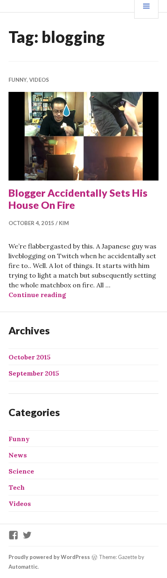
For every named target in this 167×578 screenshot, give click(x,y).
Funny (18, 79)
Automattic (23, 566)
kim (64, 223)
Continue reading (37, 295)
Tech (17, 487)
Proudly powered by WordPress (49, 557)
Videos (39, 79)
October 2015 (30, 357)
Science (21, 471)
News (18, 455)
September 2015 (34, 373)
